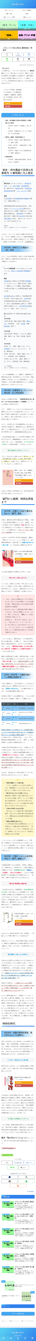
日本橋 (9, 198)
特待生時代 (8, 157)
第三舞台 (8, 218)
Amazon (7, 103)
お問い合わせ (18, 1335)
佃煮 (19, 198)
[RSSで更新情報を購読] (18, 1185)
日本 (14, 186)
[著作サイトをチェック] (9, 1177)
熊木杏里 (7, 326)
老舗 (16, 198)
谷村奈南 (7, 349)
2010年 (6, 281)
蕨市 (26, 186)
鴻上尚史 (22, 216)
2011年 (6, 296)
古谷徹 (23, 324)
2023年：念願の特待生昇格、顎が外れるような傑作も (19, 161)
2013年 (21, 306)
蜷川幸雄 (19, 213)
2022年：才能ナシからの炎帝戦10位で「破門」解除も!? (19, 152)
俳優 (18, 186)
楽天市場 (7, 106)
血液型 (17, 188)
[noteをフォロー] (9, 1181)
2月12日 (26, 306)
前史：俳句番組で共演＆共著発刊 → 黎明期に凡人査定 (18, 121)
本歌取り (29, 870)
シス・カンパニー (22, 191)
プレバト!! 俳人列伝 (7, 1155)
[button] (18, 59)
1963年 (26, 183)
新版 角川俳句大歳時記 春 (22, 1077)
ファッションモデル (17, 208)
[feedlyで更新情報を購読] (26, 1181)
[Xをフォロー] (26, 1177)
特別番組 (28, 281)
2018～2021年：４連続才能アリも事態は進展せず (19, 146)
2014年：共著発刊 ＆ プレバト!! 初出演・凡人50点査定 (20, 132)
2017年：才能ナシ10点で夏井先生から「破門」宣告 (19, 141)
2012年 (26, 298)
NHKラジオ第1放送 (17, 271)
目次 (16, 115)
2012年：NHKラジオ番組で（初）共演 (19, 127)
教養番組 (27, 271)
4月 (12, 296)
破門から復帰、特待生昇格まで (15, 137)
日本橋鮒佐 (25, 198)
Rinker (21, 477)
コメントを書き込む (18, 1313)
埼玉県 (23, 186)
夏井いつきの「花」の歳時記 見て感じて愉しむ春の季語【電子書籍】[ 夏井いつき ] (23, 472)
